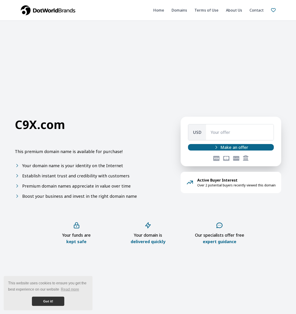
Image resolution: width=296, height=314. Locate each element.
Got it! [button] (48, 301)
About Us (234, 10)
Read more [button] (70, 289)
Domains (179, 10)
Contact (257, 10)
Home (158, 10)
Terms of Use (206, 10)
